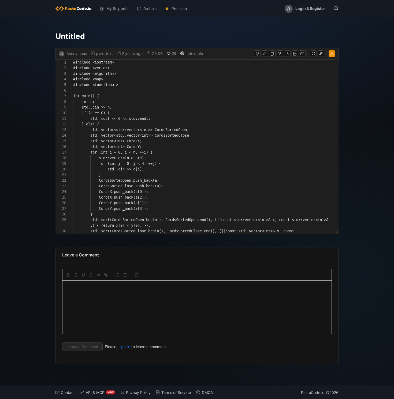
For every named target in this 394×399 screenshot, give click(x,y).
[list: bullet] (125, 275)
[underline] (83, 275)
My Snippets (117, 8)
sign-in (124, 346)
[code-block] (98, 275)
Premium (179, 8)
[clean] (136, 275)
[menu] (197, 8)
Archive (150, 8)
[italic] (76, 275)
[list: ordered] (117, 275)
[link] (106, 275)
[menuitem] (75, 8)
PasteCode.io (312, 392)
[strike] (91, 275)
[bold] (68, 275)
